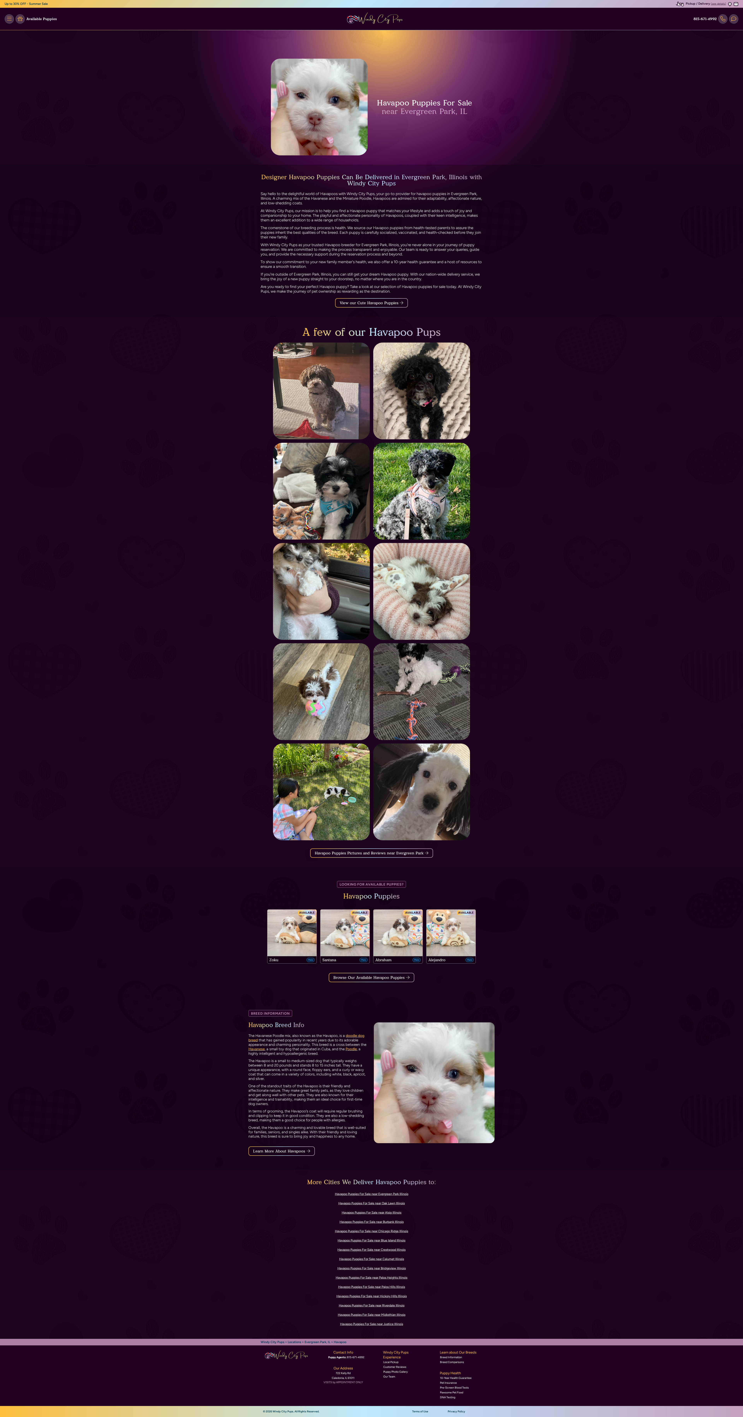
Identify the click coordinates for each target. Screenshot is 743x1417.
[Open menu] (9, 19)
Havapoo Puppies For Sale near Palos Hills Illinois (371, 1287)
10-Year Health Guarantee (456, 1378)
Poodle (351, 1049)
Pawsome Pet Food (451, 1392)
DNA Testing (447, 1397)
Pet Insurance (448, 1382)
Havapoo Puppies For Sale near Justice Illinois (371, 1324)
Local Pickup (390, 1362)
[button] (730, 4)
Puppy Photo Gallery (395, 1371)
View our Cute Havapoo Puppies (370, 303)
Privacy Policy (456, 1411)
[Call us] (723, 19)
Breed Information (451, 1357)
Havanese (256, 1049)
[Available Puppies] (20, 19)
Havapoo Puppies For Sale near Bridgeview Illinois (371, 1268)
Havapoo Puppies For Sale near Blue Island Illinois (371, 1240)
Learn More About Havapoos (279, 1151)
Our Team (389, 1376)
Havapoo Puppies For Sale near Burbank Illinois (372, 1222)
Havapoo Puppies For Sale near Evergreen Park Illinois (371, 1194)
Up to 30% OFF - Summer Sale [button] (26, 4)
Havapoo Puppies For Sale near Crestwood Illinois (371, 1250)
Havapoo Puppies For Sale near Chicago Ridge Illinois (371, 1231)
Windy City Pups (272, 1342)
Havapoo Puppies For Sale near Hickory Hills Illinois (371, 1296)
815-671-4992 (705, 19)
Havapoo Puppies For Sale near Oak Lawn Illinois (371, 1203)
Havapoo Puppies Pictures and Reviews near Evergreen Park (370, 853)
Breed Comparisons (452, 1362)
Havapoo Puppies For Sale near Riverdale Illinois (371, 1305)
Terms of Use (420, 1411)
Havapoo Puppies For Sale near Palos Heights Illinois (371, 1277)
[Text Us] (733, 19)
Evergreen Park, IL (318, 1342)
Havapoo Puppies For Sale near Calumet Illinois (371, 1259)
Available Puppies (41, 19)
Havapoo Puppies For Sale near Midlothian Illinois (371, 1315)
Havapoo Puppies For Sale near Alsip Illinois (371, 1212)
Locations (294, 1342)
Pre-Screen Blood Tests (454, 1387)
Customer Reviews (394, 1367)
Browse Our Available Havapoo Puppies (369, 977)
